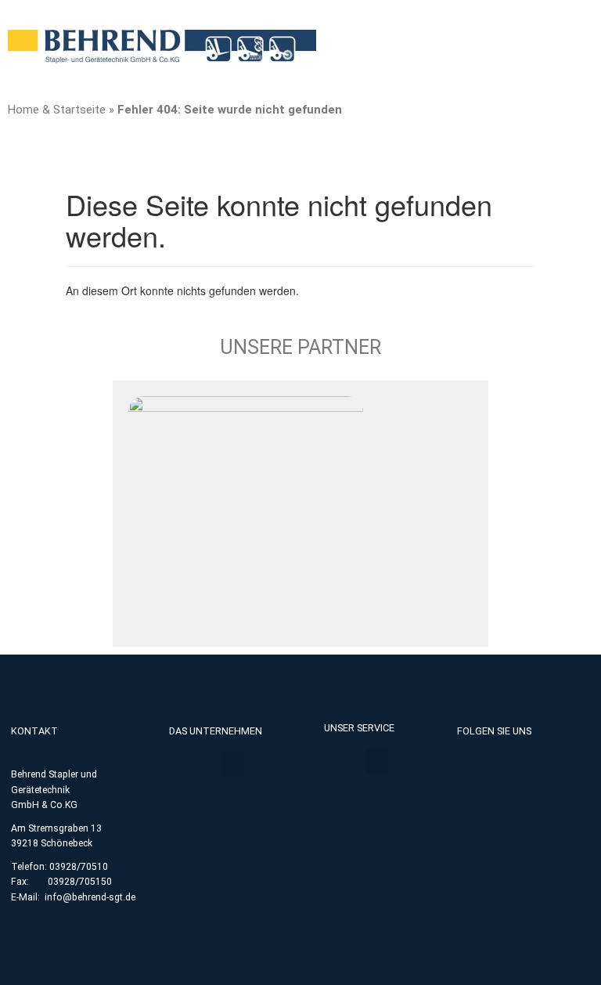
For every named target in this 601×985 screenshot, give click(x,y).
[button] (233, 765)
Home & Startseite (57, 110)
